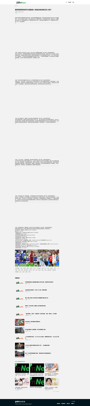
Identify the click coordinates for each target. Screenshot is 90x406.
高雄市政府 (49, 270)
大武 (36, 270)
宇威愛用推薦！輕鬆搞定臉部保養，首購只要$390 (21, 388)
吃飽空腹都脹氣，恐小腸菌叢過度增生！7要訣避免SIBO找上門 (51, 374)
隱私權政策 (63, 403)
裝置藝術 (16, 271)
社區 (21, 268)
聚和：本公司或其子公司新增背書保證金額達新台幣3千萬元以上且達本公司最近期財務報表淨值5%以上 (37, 374)
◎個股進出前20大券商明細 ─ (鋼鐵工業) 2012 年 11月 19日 (22, 374)
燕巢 (42, 270)
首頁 (15, 5)
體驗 (28, 268)
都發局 (24, 268)
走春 (23, 271)
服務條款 (58, 403)
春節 (29, 271)
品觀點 (16, 11)
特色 (55, 268)
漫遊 (19, 270)
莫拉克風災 (26, 270)
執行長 (30, 270)
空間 (42, 268)
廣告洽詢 (68, 403)
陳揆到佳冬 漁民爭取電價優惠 (36, 387)
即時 (17, 5)
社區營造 (38, 268)
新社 (33, 270)
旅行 (48, 268)
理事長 (51, 268)
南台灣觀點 (17, 268)
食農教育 (54, 270)
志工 (45, 268)
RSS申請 (69, 2)
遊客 (22, 270)
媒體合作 (72, 403)
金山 (20, 271)
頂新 (26, 271)
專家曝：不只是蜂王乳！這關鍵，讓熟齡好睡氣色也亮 (51, 388)
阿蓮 (16, 270)
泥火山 (35, 268)
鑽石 (45, 270)
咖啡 (39, 270)
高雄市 (31, 268)
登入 (73, 2)
